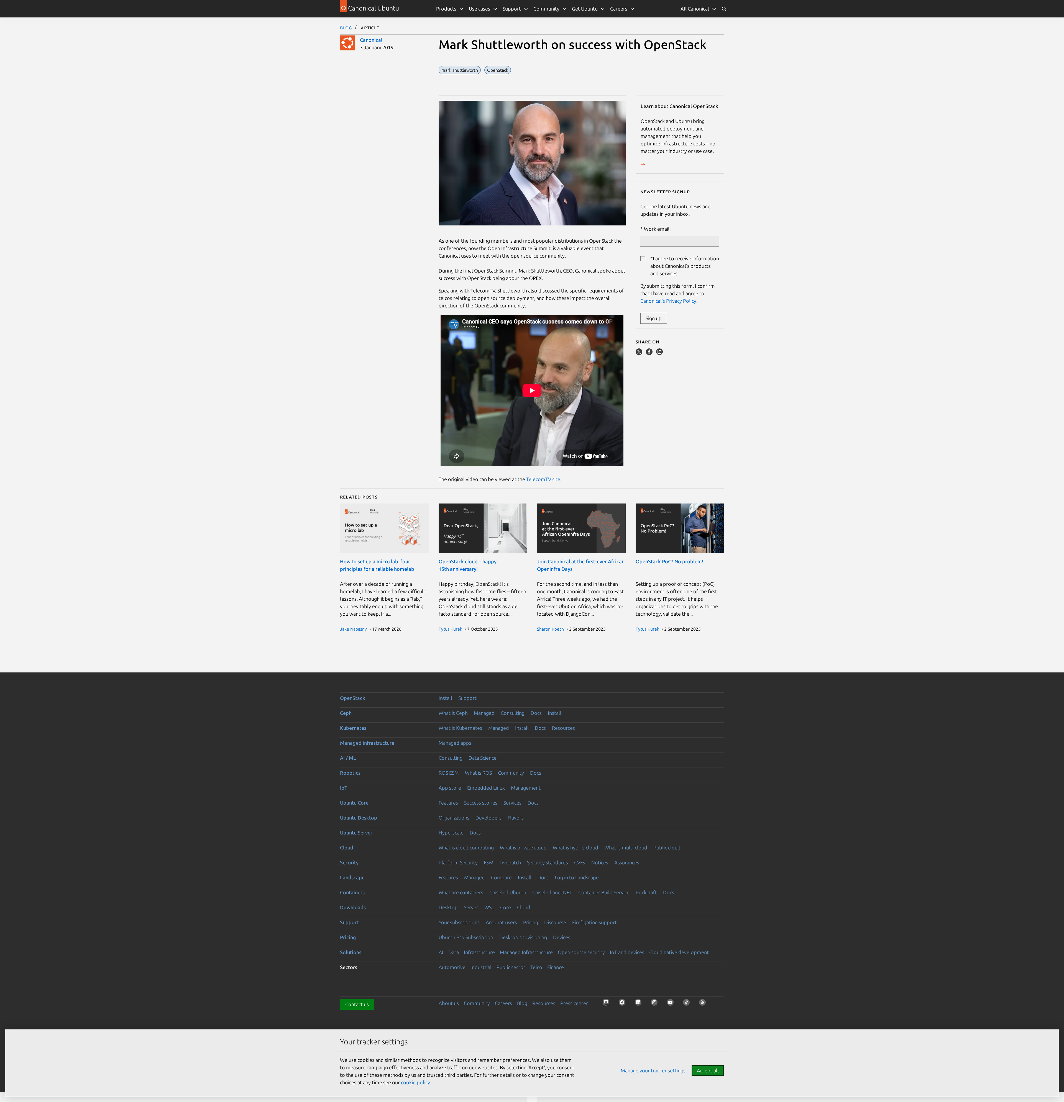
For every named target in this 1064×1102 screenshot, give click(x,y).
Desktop (448, 907)
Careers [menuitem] (618, 8)
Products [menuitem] (446, 8)
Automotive (452, 967)
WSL (489, 907)
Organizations (454, 817)
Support (467, 698)
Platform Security (458, 862)
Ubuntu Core (354, 802)
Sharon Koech (550, 628)
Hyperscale (451, 832)
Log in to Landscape (577, 877)
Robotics (350, 772)
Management (526, 787)
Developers (488, 817)
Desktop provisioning (523, 937)
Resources (563, 728)
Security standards (547, 862)
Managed (484, 713)
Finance (555, 967)
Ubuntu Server (356, 832)
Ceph (346, 713)
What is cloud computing (466, 847)
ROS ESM (449, 772)
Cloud (346, 847)
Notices (599, 862)
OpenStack (352, 698)
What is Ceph (453, 713)
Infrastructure (479, 952)
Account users (501, 922)
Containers (352, 892)
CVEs (579, 862)
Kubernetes (353, 728)
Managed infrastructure (367, 743)
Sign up (654, 318)
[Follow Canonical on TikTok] (688, 1004)
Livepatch (510, 862)
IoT (343, 787)
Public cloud (667, 847)
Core (505, 907)
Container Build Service (604, 892)
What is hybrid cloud (575, 847)
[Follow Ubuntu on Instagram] (656, 1004)
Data (453, 952)
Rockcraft (646, 892)
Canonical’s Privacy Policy (668, 301)
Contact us (357, 1004)
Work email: (657, 229)
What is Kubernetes (460, 728)
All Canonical (695, 8)
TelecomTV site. (543, 479)
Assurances (626, 862)
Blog (346, 27)
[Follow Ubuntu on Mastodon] (608, 1004)
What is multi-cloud (625, 847)
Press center (574, 1003)
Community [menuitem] (546, 8)
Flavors (516, 817)
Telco (536, 967)
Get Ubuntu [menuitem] (585, 8)
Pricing (530, 922)
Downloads (353, 907)
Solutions (350, 952)
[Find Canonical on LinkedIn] (640, 1004)
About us (449, 1003)
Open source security (581, 952)
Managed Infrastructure (526, 952)
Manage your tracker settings (653, 1070)
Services (512, 802)
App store (450, 787)
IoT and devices (627, 952)
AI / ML (348, 758)
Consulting (513, 713)
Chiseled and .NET (552, 892)
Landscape (352, 877)
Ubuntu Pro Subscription (466, 937)
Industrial (481, 967)
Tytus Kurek (450, 628)
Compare (501, 877)
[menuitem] (698, 8)
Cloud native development (679, 952)
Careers (503, 1003)
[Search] (724, 8)
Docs (536, 713)
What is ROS (478, 772)
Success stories (480, 802)
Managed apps (455, 743)
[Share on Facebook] (650, 353)
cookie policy (415, 1082)
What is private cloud (523, 847)
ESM (488, 862)
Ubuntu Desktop (358, 817)
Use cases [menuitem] (479, 8)
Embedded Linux (486, 787)
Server (471, 907)
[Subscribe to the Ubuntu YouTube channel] (672, 1004)
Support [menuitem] (512, 8)
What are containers (461, 892)
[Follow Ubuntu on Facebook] (624, 1004)
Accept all (708, 1070)
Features (448, 802)
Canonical (371, 40)
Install (445, 698)
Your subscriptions (459, 922)
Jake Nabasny (353, 628)
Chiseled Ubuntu (507, 892)
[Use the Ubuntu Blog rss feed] (704, 1004)
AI (441, 952)
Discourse (555, 922)
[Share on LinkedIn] (659, 353)
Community (511, 772)
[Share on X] (639, 353)
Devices (561, 937)
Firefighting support (594, 922)
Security (349, 862)
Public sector (511, 967)
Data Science (483, 758)
